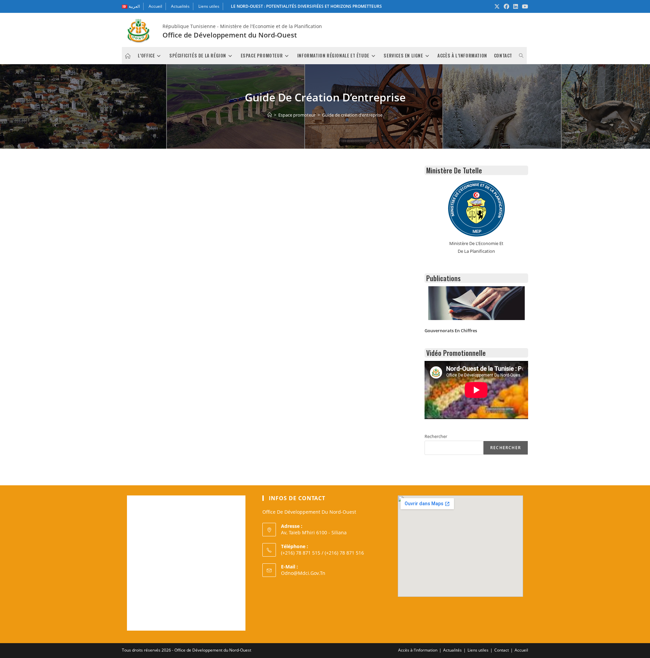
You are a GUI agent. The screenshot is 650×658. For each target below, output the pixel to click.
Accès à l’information (417, 650)
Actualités (180, 6)
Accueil (155, 6)
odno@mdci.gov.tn (303, 573)
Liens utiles (208, 6)
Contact (501, 650)
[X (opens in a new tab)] (497, 6)
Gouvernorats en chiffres (451, 330)
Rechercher (436, 436)
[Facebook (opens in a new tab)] (506, 6)
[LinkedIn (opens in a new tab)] (515, 6)
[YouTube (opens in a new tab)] (524, 6)
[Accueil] (269, 115)
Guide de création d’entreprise (352, 115)
